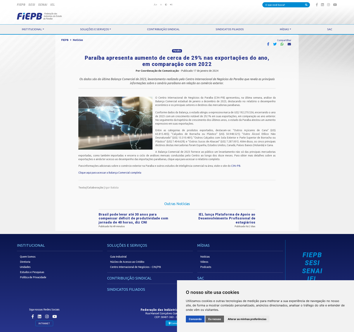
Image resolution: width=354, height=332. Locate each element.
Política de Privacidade (33, 277)
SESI (31, 4)
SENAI (42, 4)
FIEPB (21, 4)
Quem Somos (28, 256)
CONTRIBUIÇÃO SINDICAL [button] (163, 29)
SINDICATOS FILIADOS (126, 289)
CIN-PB (235, 165)
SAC (200, 278)
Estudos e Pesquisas (32, 272)
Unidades (25, 266)
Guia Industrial (118, 256)
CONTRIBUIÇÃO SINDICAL (129, 278)
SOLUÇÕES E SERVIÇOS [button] (94, 29)
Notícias (78, 40)
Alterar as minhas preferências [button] (247, 319)
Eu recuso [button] (214, 319)
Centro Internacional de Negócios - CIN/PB (135, 266)
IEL (52, 4)
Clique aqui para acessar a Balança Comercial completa (109, 172)
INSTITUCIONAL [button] (32, 29)
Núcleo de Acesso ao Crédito (127, 261)
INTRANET (44, 323)
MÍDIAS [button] (284, 29)
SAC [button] (329, 29)
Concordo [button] (195, 319)
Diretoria (25, 261)
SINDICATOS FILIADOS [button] (230, 29)
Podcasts (205, 266)
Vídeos (204, 261)
